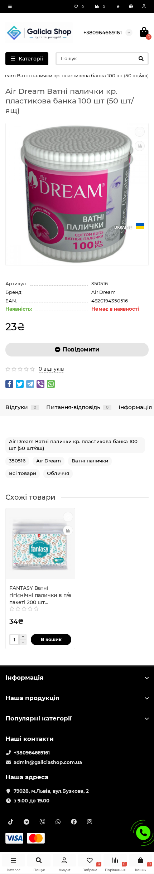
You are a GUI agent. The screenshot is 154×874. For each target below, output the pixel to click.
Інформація (135, 407)
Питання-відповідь (77, 407)
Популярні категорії (38, 718)
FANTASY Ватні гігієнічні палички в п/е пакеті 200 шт (40, 595)
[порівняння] (140, 146)
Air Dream (103, 292)
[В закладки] (140, 132)
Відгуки (20, 407)
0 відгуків (51, 369)
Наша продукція (32, 697)
